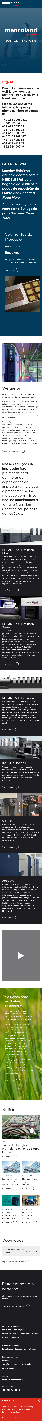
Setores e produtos (10, 1357)
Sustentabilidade (9, 1333)
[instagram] (20, 1390)
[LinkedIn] (8, 1390)
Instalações (18, 1329)
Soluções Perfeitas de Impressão (16, 1364)
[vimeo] (12, 1390)
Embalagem (7, 1349)
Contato (5, 1376)
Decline (14, 1417)
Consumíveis (8, 1368)
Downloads (25, 1333)
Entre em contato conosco (14, 1379)
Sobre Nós (6, 1329)
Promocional (21, 1349)
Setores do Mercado (10, 1345)
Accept (4, 1417)
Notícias (15, 1337)
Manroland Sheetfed (11, 1326)
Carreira (6, 1337)
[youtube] (16, 1390)
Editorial (32, 1349)
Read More (11, 197)
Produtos (6, 1360)
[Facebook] (3, 1390)
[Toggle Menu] (38, 3)
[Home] (10, 4)
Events (35, 1333)
